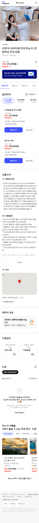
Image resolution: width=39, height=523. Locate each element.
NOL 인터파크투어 (10, 372)
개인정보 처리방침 (32, 494)
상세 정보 (29, 130)
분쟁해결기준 (29, 496)
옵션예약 (5, 86)
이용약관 (4, 494)
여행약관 (19, 496)
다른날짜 (31, 94)
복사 (22, 298)
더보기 (19, 262)
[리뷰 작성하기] (35, 367)
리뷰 (34, 86)
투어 (17, 434)
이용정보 (24, 86)
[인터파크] (4, 3)
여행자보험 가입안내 (8, 496)
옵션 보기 (13, 130)
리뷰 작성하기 (19, 413)
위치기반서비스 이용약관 (17, 494)
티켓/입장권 (8, 434)
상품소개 (14, 86)
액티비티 (26, 434)
